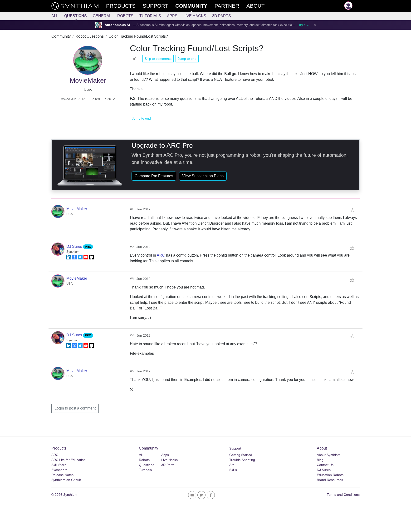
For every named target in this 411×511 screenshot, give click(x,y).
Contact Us (325, 465)
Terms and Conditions (343, 494)
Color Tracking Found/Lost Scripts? (138, 36)
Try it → (304, 25)
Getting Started (240, 455)
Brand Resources (330, 480)
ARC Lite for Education (68, 460)
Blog (320, 460)
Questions (75, 16)
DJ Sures (74, 246)
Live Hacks (194, 16)
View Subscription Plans (203, 176)
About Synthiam (329, 455)
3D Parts (221, 16)
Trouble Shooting (242, 460)
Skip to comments (158, 59)
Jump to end (187, 59)
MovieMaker (76, 209)
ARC (161, 255)
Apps (172, 16)
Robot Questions (89, 36)
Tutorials (150, 16)
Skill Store (58, 465)
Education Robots (330, 475)
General (102, 16)
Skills (233, 470)
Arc (231, 465)
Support (235, 448)
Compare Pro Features (154, 176)
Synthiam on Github (66, 480)
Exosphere (59, 470)
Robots (125, 16)
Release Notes (62, 475)
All (54, 16)
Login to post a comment (75, 408)
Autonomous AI (117, 25)
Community (61, 36)
